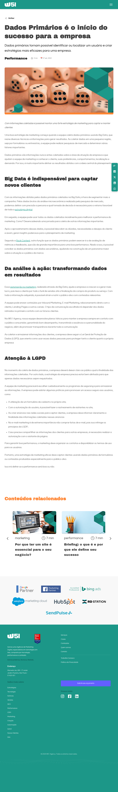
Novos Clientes (12, 733)
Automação (11, 725)
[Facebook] (69, 696)
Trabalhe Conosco (67, 658)
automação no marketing (23, 287)
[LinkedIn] (77, 696)
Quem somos (66, 647)
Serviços (64, 635)
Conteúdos (65, 643)
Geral (9, 729)
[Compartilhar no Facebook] (114, 171)
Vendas (10, 700)
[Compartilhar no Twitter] (114, 177)
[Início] (10, 4)
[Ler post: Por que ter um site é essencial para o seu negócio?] (34, 538)
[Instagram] (62, 696)
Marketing (11, 716)
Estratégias (11, 687)
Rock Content (23, 240)
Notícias (10, 696)
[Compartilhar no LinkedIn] (114, 182)
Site (8, 737)
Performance (16, 58)
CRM (9, 712)
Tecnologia (11, 692)
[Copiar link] (114, 165)
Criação (10, 721)
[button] (7, 538)
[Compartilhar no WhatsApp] (114, 188)
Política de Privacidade (69, 662)
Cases (63, 639)
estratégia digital (23, 209)
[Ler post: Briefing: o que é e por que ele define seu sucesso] (83, 538)
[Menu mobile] (111, 4)
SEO (9, 704)
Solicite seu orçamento (85, 683)
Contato (64, 651)
